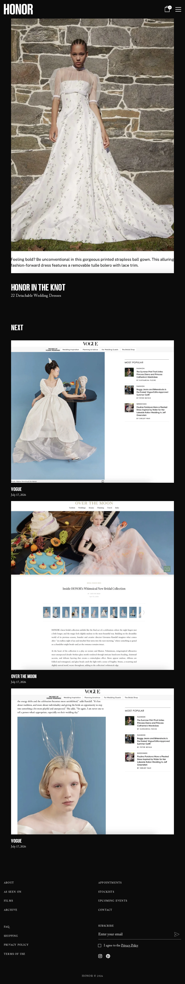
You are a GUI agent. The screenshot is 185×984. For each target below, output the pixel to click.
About (9, 883)
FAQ (7, 927)
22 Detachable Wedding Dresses (36, 296)
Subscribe (106, 926)
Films (8, 901)
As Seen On (12, 892)
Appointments (110, 883)
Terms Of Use (14, 954)
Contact (105, 910)
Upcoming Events (112, 901)
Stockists (106, 892)
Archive (10, 910)
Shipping (11, 936)
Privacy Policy (16, 945)
